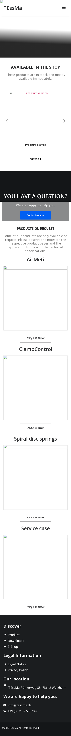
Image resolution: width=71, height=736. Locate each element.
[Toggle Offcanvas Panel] (64, 7)
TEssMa (12, 7)
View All (35, 159)
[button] (6, 120)
